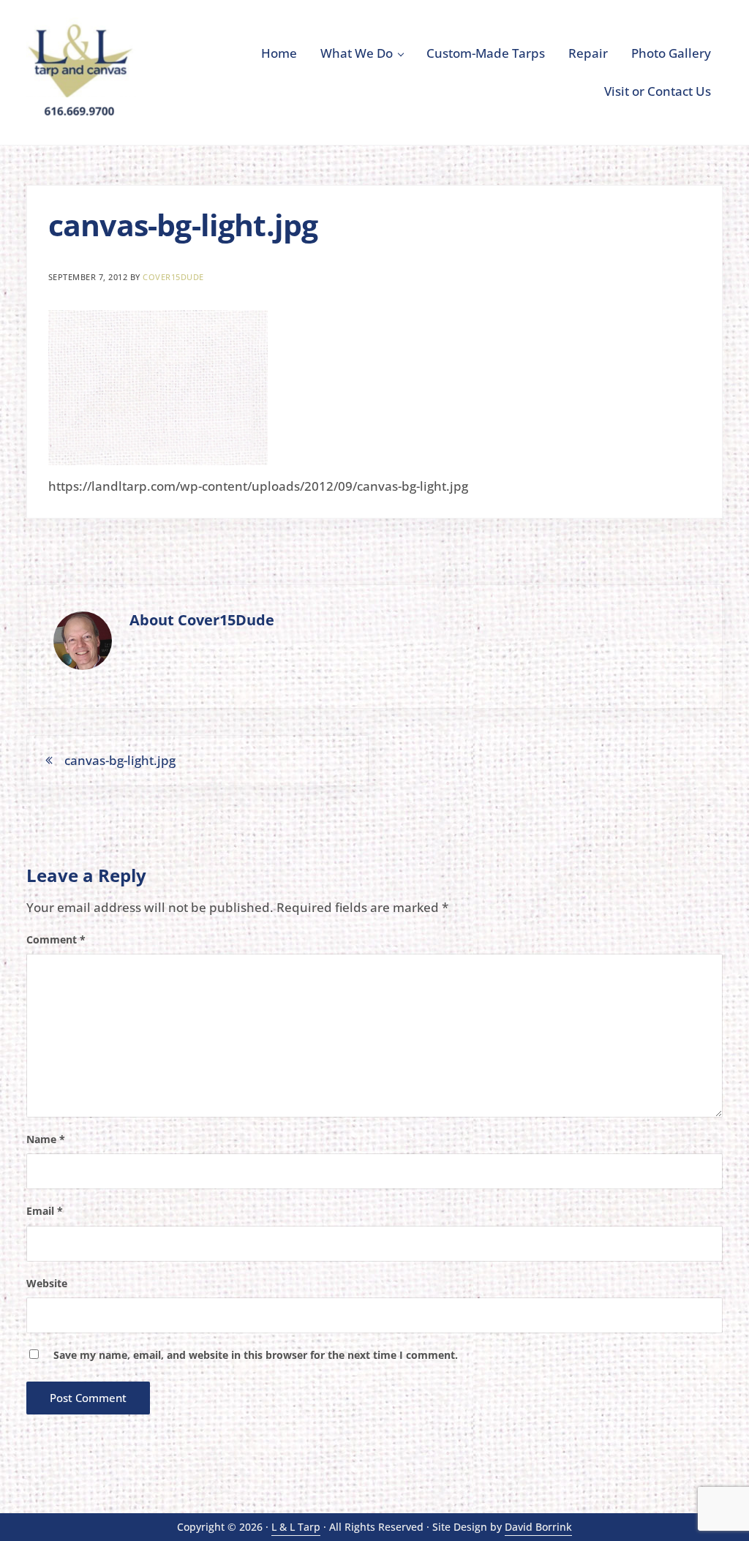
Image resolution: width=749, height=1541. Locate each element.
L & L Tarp (295, 1527)
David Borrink (538, 1527)
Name (45, 1139)
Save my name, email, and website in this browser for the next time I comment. (255, 1355)
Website (46, 1283)
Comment (56, 939)
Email (44, 1211)
